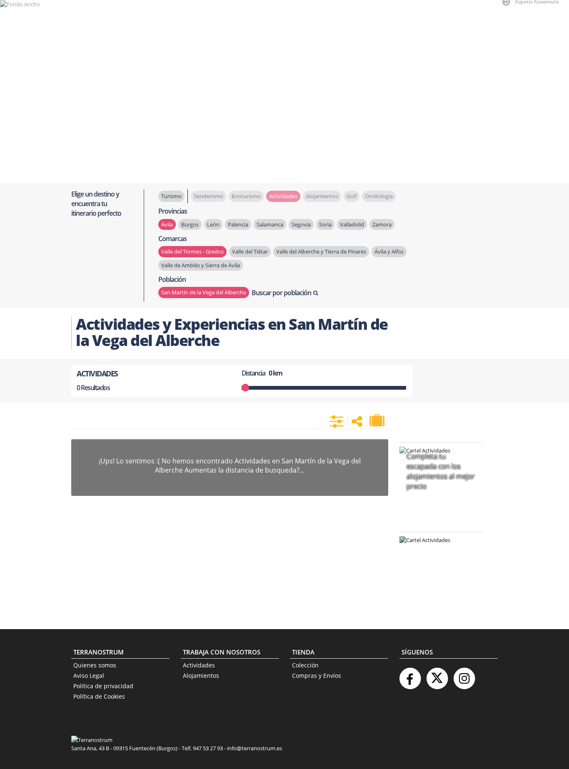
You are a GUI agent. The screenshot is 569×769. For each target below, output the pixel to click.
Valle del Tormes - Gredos (192, 251)
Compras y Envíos (316, 675)
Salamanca (270, 224)
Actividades (199, 665)
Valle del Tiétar (250, 251)
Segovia (301, 224)
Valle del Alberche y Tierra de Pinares (321, 251)
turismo (171, 196)
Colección (305, 665)
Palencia (238, 224)
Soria (325, 224)
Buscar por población (281, 292)
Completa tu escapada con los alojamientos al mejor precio (441, 471)
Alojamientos (201, 675)
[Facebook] (409, 675)
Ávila (167, 224)
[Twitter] (437, 675)
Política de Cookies (99, 696)
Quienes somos (94, 665)
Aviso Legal (88, 675)
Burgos (190, 224)
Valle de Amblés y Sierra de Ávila (200, 265)
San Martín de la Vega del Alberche (203, 292)
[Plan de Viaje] (377, 420)
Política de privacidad (103, 686)
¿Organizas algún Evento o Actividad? (437, 550)
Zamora (382, 224)
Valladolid (352, 224)
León (213, 224)
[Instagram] (464, 675)
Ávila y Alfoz (389, 251)
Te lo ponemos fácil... (436, 593)
